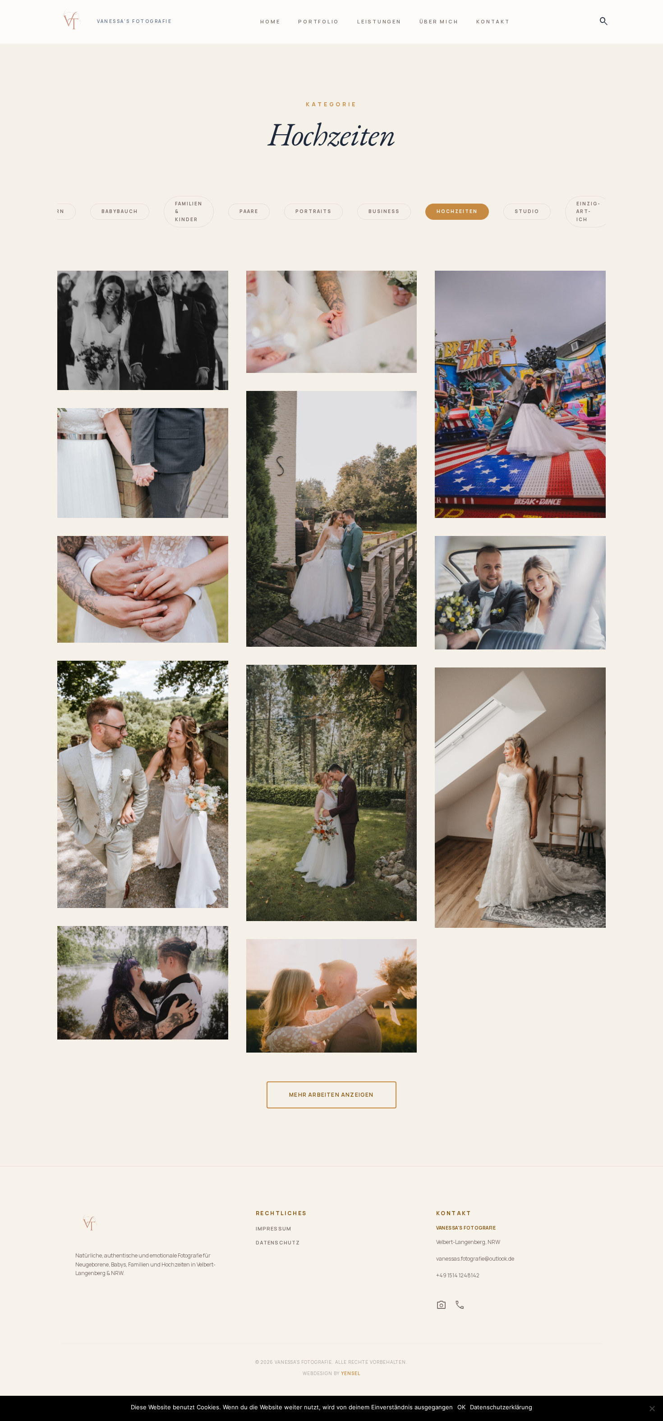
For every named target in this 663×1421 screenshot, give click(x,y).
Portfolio (318, 21)
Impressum (273, 1228)
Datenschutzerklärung (501, 1407)
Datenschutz (278, 1242)
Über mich (439, 21)
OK (461, 1407)
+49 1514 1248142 (457, 1275)
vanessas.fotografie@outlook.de (475, 1258)
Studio (527, 211)
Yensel (350, 1373)
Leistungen (379, 21)
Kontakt (493, 21)
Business (384, 211)
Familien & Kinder (189, 211)
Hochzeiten (457, 211)
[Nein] (651, 1408)
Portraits (313, 211)
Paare (248, 211)
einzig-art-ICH (588, 211)
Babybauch (119, 211)
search (601, 21)
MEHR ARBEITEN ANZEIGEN (331, 1095)
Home (270, 21)
